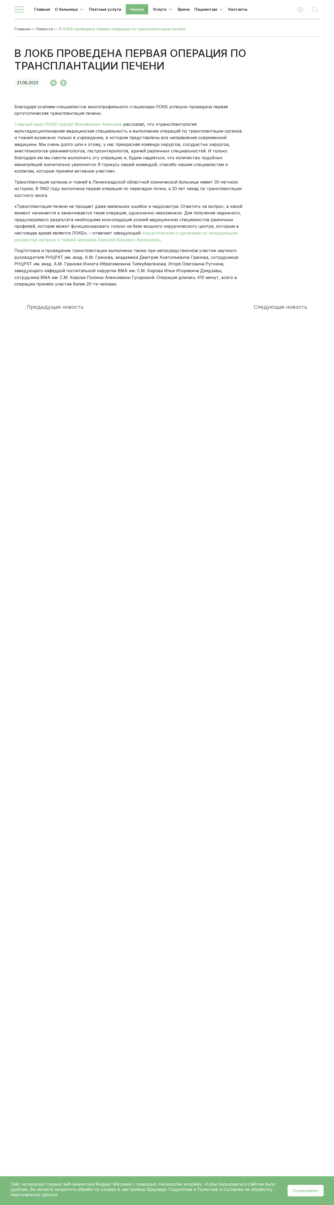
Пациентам (205, 9)
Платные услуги (105, 9)
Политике (208, 1189)
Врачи (184, 9)
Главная (42, 9)
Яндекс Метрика (114, 1184)
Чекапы (137, 9)
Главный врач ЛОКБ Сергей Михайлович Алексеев (68, 124)
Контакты (237, 9)
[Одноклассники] (63, 82)
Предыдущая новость (55, 307)
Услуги (159, 9)
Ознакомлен (305, 1190)
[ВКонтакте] (53, 82)
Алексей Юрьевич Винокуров (129, 239)
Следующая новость (280, 307)
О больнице (66, 9)
